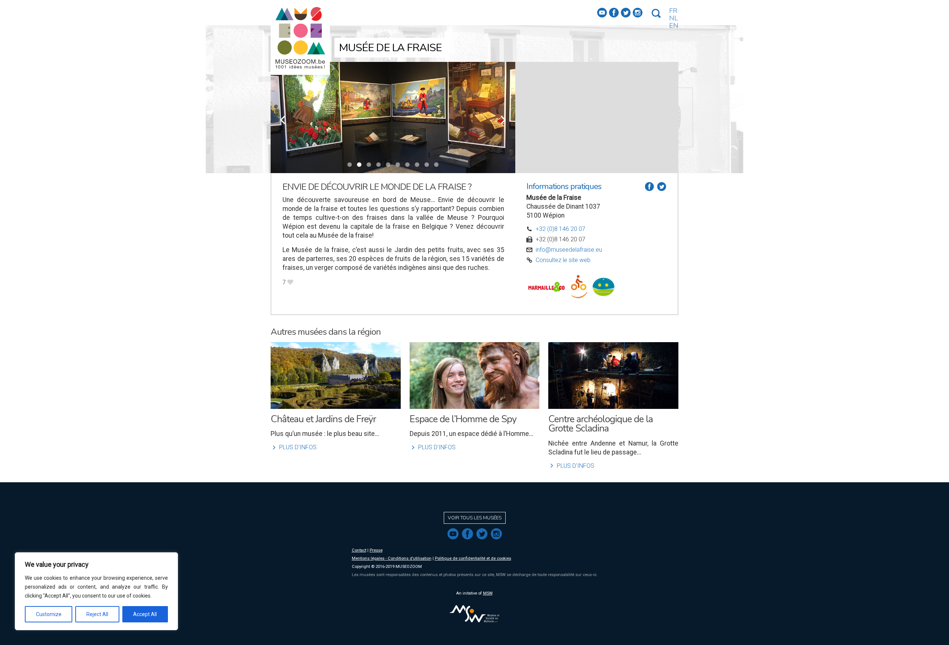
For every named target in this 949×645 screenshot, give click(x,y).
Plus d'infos (294, 447)
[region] (96, 591)
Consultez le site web (563, 260)
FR (673, 10)
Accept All (145, 614)
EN (673, 25)
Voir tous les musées (475, 518)
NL (673, 18)
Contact (359, 550)
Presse (376, 550)
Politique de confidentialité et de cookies (473, 558)
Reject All (97, 614)
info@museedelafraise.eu (569, 249)
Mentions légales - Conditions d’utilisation (391, 558)
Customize (49, 614)
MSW (487, 593)
